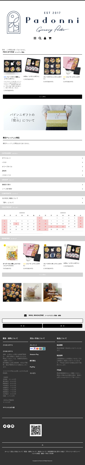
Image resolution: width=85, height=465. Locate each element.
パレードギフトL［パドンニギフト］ (52, 78)
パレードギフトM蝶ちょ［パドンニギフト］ (12, 78)
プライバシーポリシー (72, 451)
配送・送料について (30, 451)
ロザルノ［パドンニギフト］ (32, 76)
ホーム (7, 451)
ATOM (51, 453)
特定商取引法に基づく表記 (56, 451)
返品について (42, 451)
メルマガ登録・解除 (38, 453)
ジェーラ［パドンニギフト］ (71, 78)
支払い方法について (16, 451)
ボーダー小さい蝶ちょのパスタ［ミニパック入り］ (11, 264)
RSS (47, 453)
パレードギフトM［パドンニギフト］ (52, 264)
